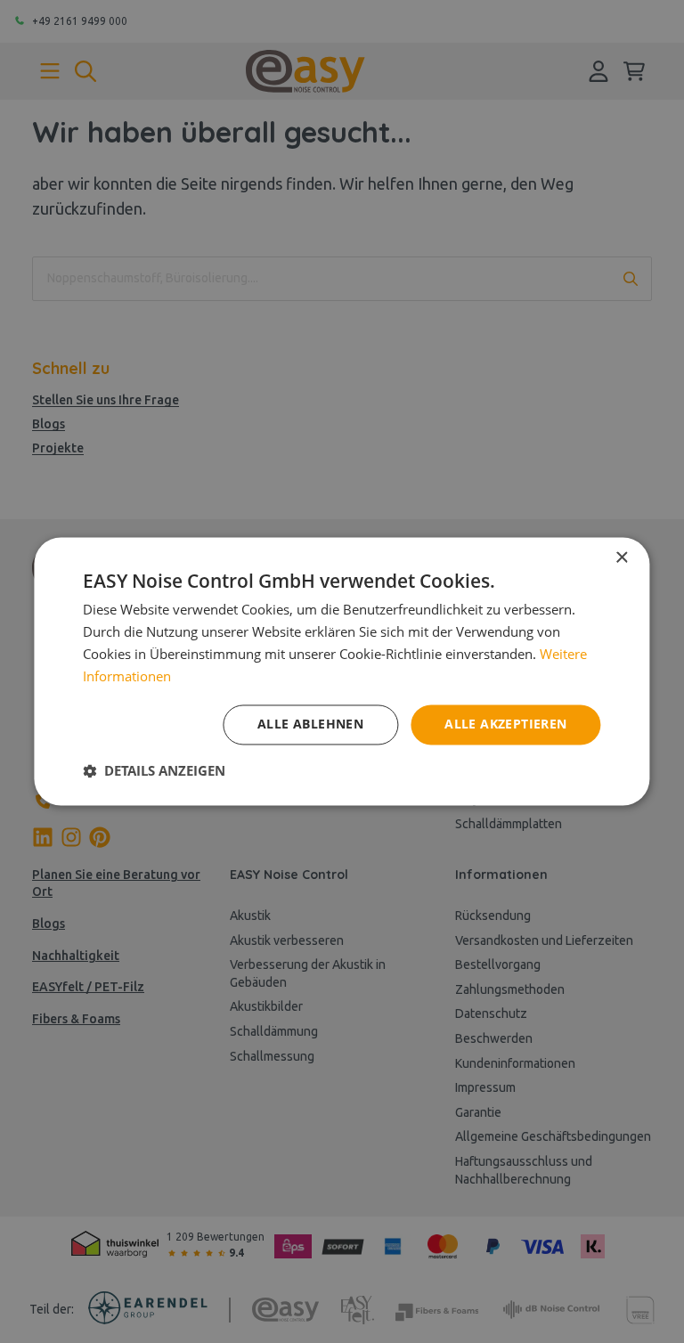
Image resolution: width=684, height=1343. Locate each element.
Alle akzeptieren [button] (505, 724)
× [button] (621, 558)
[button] (154, 771)
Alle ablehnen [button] (310, 724)
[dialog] (342, 671)
